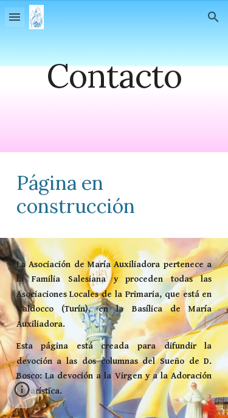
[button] (14, 16)
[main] (114, 76)
